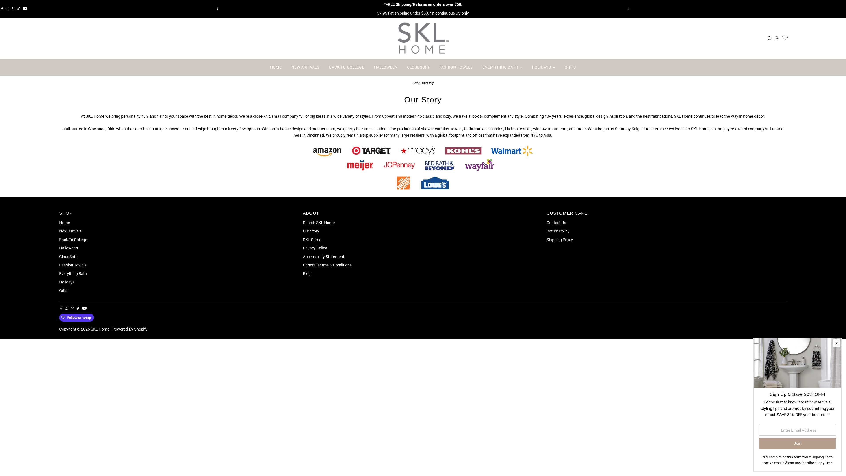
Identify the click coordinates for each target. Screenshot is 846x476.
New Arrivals (305, 67)
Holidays (542, 67)
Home (276, 67)
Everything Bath (500, 67)
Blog (307, 273)
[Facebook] (2, 9)
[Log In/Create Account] (777, 38)
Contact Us (556, 222)
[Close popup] (836, 343)
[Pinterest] (13, 9)
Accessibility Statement (323, 256)
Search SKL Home (319, 222)
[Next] (629, 9)
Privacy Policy (315, 248)
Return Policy (558, 231)
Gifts (570, 67)
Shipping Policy (560, 239)
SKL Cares (312, 239)
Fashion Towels (456, 67)
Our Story (311, 231)
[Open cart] (784, 38)
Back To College (346, 67)
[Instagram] (7, 9)
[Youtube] (25, 9)
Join (797, 443)
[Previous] (217, 9)
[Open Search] (770, 38)
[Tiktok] (18, 9)
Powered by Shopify (129, 329)
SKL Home (100, 329)
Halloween (386, 67)
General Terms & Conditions (327, 265)
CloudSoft (418, 67)
